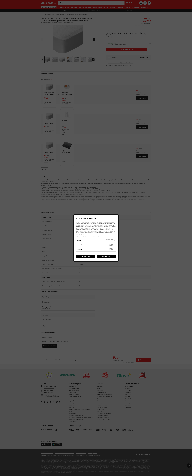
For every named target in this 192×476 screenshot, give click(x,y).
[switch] (111, 245)
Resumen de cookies (98, 237)
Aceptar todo (106, 256)
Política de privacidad (80, 237)
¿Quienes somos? (89, 237)
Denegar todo (86, 256)
